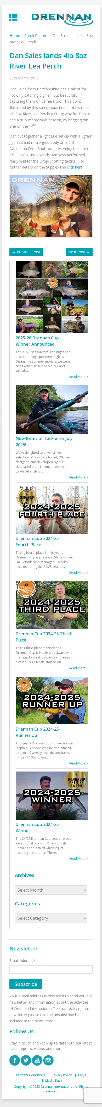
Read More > (78, 377)
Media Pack (53, 1080)
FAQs (82, 1075)
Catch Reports (36, 35)
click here (75, 167)
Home (15, 35)
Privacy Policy (62, 1075)
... (28, 371)
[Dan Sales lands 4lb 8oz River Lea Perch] (52, 205)
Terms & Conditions (30, 1075)
